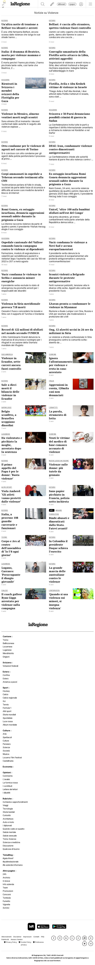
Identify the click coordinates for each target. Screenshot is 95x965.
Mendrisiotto (8, 653)
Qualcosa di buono (11, 849)
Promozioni (8, 891)
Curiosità (7, 815)
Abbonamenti (6, 937)
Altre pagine (9, 871)
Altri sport (7, 711)
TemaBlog (8, 855)
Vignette (6, 904)
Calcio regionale (10, 697)
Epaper (72, 4)
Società (6, 750)
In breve (6, 881)
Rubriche (7, 798)
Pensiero (7, 744)
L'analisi (6, 779)
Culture (7, 730)
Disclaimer (17, 937)
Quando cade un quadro (13, 829)
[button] (53, 938)
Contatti (36, 937)
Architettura (8, 819)
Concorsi (7, 894)
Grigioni (6, 657)
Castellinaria (8, 761)
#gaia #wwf (8, 858)
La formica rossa (10, 782)
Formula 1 (7, 708)
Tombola (7, 898)
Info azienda (8, 884)
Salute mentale (9, 832)
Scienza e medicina (11, 842)
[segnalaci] (52, 4)
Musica (6, 754)
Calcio (5, 694)
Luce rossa (8, 721)
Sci (4, 701)
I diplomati (7, 825)
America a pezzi (10, 682)
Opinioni (7, 772)
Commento (8, 776)
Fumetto (6, 901)
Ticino (5, 640)
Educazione (8, 845)
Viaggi (5, 805)
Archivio (6, 877)
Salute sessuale (10, 835)
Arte (5, 734)
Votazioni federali (10, 666)
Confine (6, 675)
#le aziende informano (13, 865)
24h (4, 874)
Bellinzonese (8, 643)
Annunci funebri (17, 939)
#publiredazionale (10, 861)
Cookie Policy (25, 942)
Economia (8, 766)
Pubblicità (5, 939)
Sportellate (7, 718)
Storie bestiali (9, 812)
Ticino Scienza (9, 839)
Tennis (6, 704)
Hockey (6, 691)
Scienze (6, 747)
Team (5, 887)
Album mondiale (10, 724)
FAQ (42, 937)
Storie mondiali (9, 714)
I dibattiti (6, 792)
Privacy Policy (11, 942)
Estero (6, 671)
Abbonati (61, 4)
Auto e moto (8, 822)
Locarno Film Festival (12, 757)
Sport (6, 687)
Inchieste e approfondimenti (15, 802)
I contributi (7, 786)
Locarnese (7, 646)
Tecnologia (8, 808)
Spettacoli (7, 737)
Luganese (7, 650)
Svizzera (7, 662)
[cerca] (43, 4)
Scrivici (6, 908)
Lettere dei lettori (10, 789)
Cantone (7, 636)
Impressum (27, 937)
